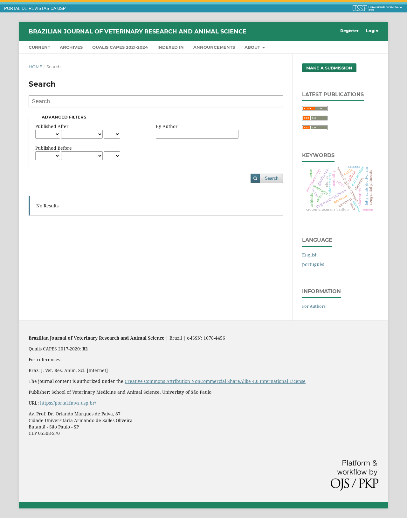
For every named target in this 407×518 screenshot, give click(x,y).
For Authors (314, 306)
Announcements (214, 47)
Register (349, 30)
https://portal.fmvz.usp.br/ (68, 403)
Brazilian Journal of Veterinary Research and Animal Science (137, 31)
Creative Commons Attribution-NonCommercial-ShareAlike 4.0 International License (215, 381)
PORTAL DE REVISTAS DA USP (35, 8)
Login (372, 30)
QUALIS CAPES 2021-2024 (120, 47)
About (253, 47)
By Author (167, 126)
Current (39, 47)
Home (35, 66)
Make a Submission (329, 67)
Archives (71, 47)
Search (272, 178)
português (313, 264)
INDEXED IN (170, 47)
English (310, 255)
